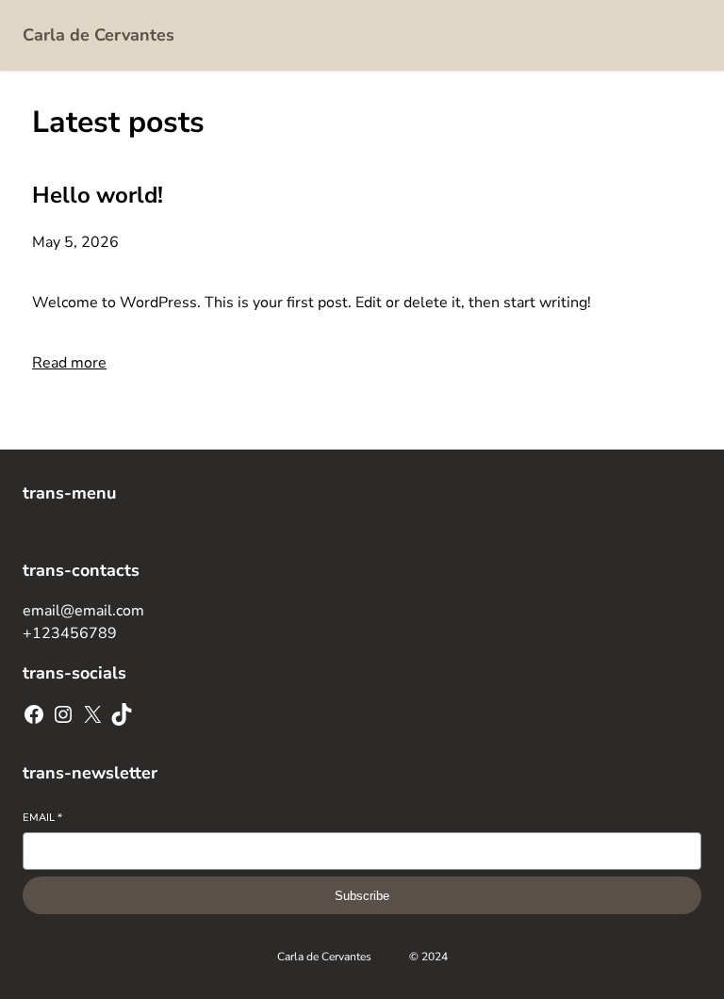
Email (42, 818)
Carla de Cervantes (98, 35)
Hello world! (97, 195)
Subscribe (362, 896)
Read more (69, 362)
